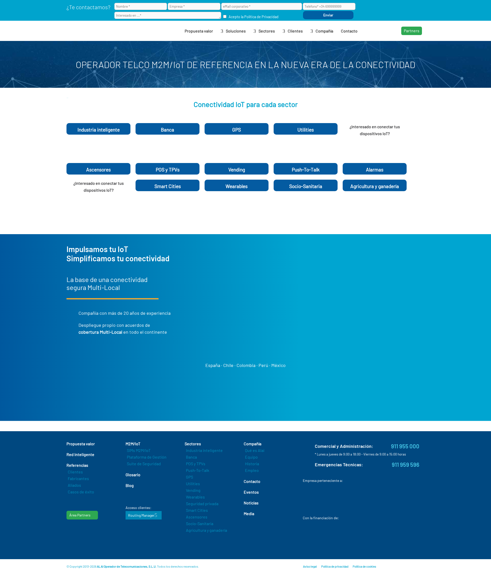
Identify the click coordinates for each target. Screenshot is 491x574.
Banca (191, 456)
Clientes (75, 471)
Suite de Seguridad (144, 463)
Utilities (193, 483)
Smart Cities (197, 510)
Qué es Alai (254, 450)
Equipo (251, 456)
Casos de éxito (81, 491)
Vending (193, 490)
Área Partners (80, 515)
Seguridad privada (202, 503)
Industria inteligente (204, 450)
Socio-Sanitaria (199, 523)
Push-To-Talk (197, 470)
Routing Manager (141, 515)
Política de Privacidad (261, 17)
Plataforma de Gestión (146, 456)
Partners (411, 30)
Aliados (74, 485)
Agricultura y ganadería (206, 530)
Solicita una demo (372, 153)
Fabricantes (78, 478)
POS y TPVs (195, 463)
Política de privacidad (334, 566)
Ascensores (196, 516)
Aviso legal (310, 566)
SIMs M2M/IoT (139, 450)
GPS (189, 476)
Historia (252, 463)
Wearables (195, 496)
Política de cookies (364, 566)
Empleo (252, 470)
